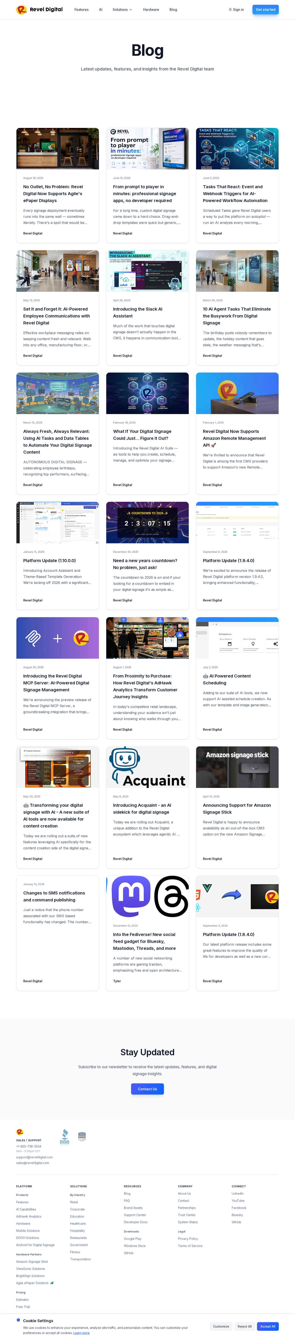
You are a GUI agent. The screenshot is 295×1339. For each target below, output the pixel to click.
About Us (184, 1193)
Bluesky (237, 1215)
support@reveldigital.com (34, 1157)
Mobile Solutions (28, 1230)
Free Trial (23, 1307)
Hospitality (77, 1230)
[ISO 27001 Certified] (82, 1137)
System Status (188, 1222)
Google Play (132, 1238)
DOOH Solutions (27, 1238)
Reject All (245, 1326)
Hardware (151, 9)
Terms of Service (190, 1246)
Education (77, 1216)
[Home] (39, 9)
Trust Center (187, 1215)
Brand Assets (133, 1208)
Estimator (22, 1299)
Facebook (239, 1208)
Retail (74, 1202)
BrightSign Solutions (30, 1276)
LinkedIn (238, 1193)
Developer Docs (136, 1222)
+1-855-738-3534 (28, 1146)
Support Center (135, 1215)
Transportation (80, 1259)
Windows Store (135, 1246)
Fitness (75, 1252)
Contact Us (147, 1089)
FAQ (127, 1200)
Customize (221, 1326)
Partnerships (187, 1208)
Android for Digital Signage (35, 1245)
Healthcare (78, 1223)
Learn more (81, 1333)
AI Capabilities (26, 1209)
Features (82, 9)
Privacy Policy (188, 1238)
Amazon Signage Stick (32, 1261)
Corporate (77, 1209)
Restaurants (78, 1238)
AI (100, 9)
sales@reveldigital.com (32, 1163)
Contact (183, 1200)
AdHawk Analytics (28, 1216)
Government (79, 1245)
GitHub (128, 1253)
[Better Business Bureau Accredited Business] (65, 1137)
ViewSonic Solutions (30, 1268)
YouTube (238, 1200)
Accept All (267, 1326)
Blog (173, 9)
